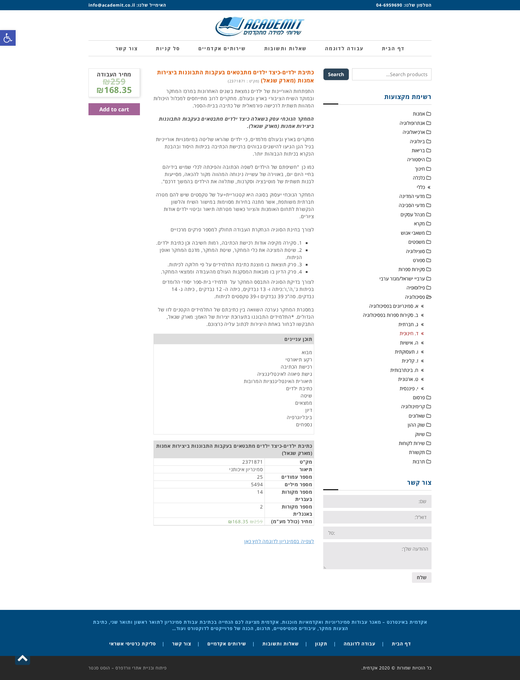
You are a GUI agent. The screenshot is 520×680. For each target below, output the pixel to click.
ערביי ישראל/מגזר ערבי (402, 278)
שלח (422, 577)
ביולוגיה (417, 141)
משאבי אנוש (413, 233)
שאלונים (417, 416)
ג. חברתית (408, 324)
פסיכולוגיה (415, 297)
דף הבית (401, 644)
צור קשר (181, 644)
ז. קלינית (410, 360)
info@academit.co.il (111, 5)
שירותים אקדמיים (226, 644)
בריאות (418, 150)
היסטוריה (416, 159)
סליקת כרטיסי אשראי (132, 644)
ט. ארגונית (408, 379)
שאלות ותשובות (280, 644)
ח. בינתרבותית (404, 370)
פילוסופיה (416, 287)
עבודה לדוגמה (360, 644)
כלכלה (419, 178)
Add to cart (114, 109)
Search (336, 74)
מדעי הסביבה (412, 205)
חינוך (420, 168)
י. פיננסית (409, 388)
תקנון (321, 644)
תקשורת (417, 452)
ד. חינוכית (409, 333)
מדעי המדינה (412, 196)
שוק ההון (416, 425)
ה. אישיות (409, 342)
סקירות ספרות (411, 269)
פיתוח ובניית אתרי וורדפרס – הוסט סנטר (127, 668)
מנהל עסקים (413, 214)
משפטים (416, 242)
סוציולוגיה (415, 251)
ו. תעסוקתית (406, 351)
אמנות (419, 113)
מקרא (419, 223)
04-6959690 (389, 5)
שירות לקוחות (412, 443)
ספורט (419, 260)
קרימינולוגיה (413, 406)
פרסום (419, 397)
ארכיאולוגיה (414, 132)
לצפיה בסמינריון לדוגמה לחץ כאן (279, 541)
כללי (421, 187)
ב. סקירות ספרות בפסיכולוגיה (390, 315)
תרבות (419, 461)
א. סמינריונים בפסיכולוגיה (393, 306)
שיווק (420, 434)
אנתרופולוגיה (412, 123)
